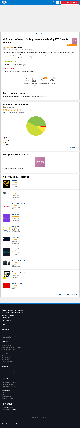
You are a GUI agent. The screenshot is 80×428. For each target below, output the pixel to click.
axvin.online (16, 249)
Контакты (6, 404)
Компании (4, 341)
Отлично (6, 137)
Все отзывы (73, 148)
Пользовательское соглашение (12, 310)
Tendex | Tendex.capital (20, 192)
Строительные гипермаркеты (11, 371)
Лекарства (5, 334)
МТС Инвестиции (18, 203)
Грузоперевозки (6, 344)
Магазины (4, 367)
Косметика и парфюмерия (10, 373)
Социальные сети (7, 385)
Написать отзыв (70, 2)
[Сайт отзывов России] (4, 2)
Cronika (15, 180)
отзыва (7, 112)
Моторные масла (7, 398)
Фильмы (4, 356)
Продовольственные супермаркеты (13, 369)
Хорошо (6, 139)
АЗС (2, 393)
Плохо (6, 142)
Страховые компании (8, 350)
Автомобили (5, 390)
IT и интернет (6, 378)
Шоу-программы (7, 361)
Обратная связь (6, 320)
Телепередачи (6, 358)
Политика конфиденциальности (12, 312)
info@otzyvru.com (12, 409)
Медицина (5, 330)
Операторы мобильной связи (11, 348)
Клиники (4, 332)
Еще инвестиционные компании (66, 294)
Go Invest (15, 215)
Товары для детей (7, 375)
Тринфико (16, 237)
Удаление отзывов (8, 315)
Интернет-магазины (8, 381)
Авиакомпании (6, 346)
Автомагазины (6, 397)
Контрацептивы (6, 338)
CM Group (15, 226)
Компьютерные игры (8, 387)
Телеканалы (5, 360)
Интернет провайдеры (8, 383)
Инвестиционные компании (14, 169)
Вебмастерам (6, 318)
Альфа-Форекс (17, 283)
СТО (2, 395)
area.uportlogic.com (19, 260)
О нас (3, 324)
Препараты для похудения (10, 336)
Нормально (7, 140)
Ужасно (6, 144)
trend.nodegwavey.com (20, 272)
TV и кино (4, 353)
